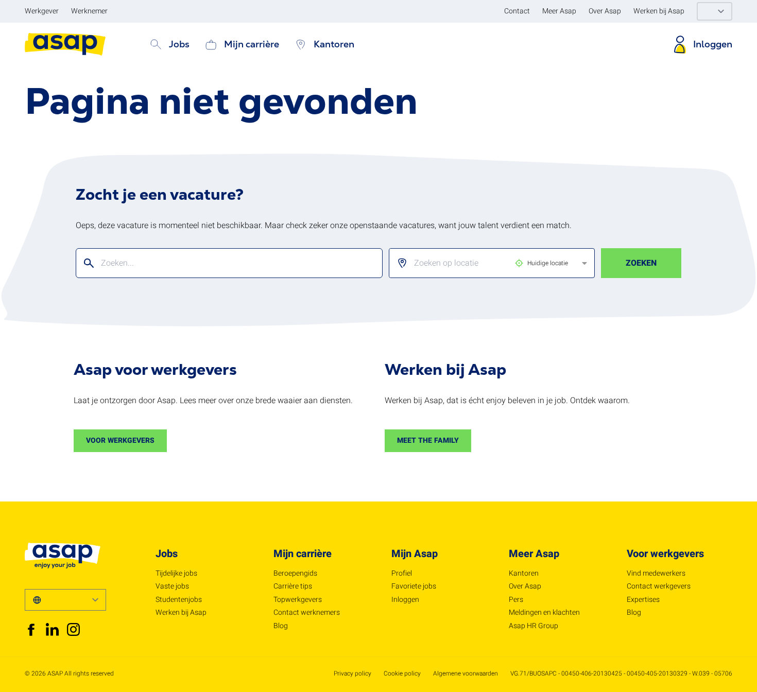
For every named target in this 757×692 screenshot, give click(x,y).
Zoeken (641, 263)
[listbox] (483, 263)
